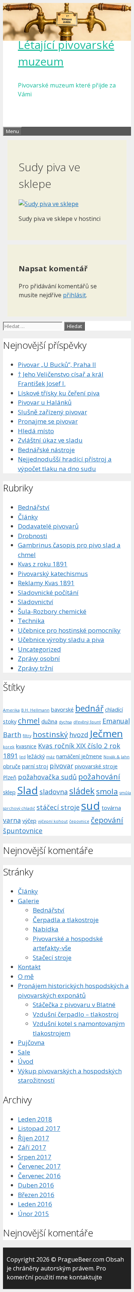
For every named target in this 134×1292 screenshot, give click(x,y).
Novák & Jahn (116, 756)
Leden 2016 (35, 1204)
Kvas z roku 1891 (42, 564)
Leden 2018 (35, 1119)
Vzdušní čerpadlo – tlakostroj (76, 1014)
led (22, 756)
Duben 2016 (36, 1185)
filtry (27, 735)
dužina (49, 721)
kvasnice (26, 746)
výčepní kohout (53, 821)
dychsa (65, 722)
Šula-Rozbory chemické (52, 611)
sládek (82, 791)
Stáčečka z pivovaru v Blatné (74, 1004)
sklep (9, 792)
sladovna (53, 791)
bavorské (62, 709)
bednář (89, 708)
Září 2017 (32, 1147)
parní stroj (35, 766)
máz (50, 756)
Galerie (28, 901)
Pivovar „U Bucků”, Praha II (57, 364)
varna (12, 820)
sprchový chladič (19, 808)
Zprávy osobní (39, 658)
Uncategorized (39, 649)
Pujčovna (31, 1042)
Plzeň (9, 777)
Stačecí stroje (52, 957)
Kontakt (29, 967)
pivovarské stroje (96, 766)
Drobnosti (32, 535)
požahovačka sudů (47, 776)
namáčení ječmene (79, 756)
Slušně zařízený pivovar (52, 412)
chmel (29, 720)
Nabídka (45, 929)
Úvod (26, 1061)
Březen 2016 (36, 1194)
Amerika (11, 710)
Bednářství (34, 507)
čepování (107, 820)
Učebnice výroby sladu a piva (61, 639)
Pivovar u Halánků (44, 402)
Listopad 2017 (39, 1128)
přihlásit (74, 295)
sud (90, 805)
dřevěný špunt (87, 722)
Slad (27, 790)
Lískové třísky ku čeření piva (59, 393)
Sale (24, 1052)
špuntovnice (22, 830)
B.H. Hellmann (35, 710)
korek (9, 746)
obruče (11, 766)
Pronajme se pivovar (48, 421)
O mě (26, 976)
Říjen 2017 (33, 1138)
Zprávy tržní (35, 668)
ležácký (36, 756)
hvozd (78, 734)
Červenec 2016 (39, 1176)
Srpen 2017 (34, 1157)
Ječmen (106, 733)
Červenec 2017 (39, 1166)
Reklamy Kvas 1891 (46, 583)
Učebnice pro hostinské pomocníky (69, 630)
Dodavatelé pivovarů (48, 526)
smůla (125, 792)
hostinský (50, 734)
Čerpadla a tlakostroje (66, 919)
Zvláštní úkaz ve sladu (50, 440)
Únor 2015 (33, 1213)
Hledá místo (36, 431)
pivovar (61, 765)
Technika (31, 620)
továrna (111, 807)
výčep (29, 820)
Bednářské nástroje (46, 449)
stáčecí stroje (58, 807)
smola (107, 791)
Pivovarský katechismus (53, 573)
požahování (99, 776)
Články (28, 517)
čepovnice (79, 821)
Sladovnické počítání (48, 592)
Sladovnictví (35, 601)
